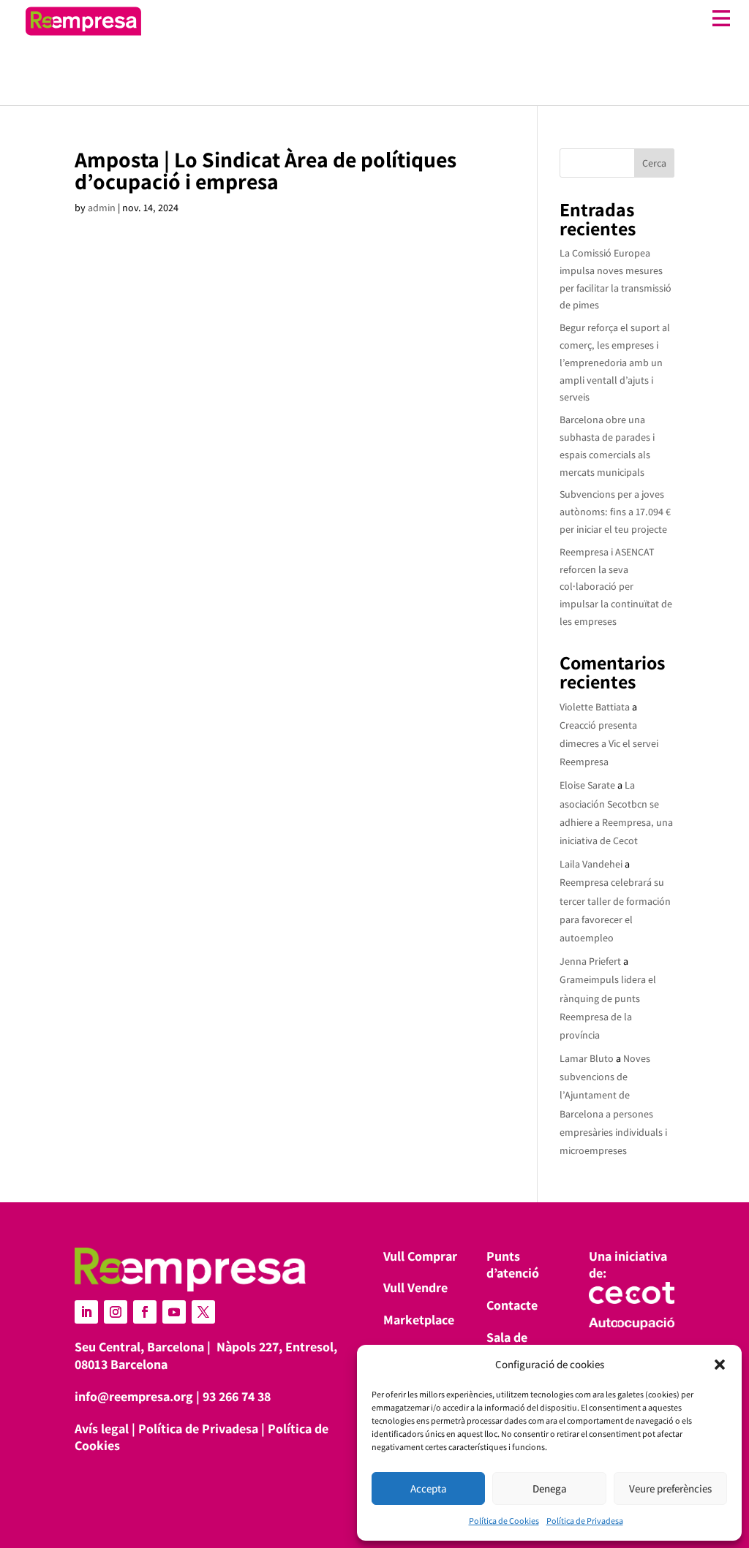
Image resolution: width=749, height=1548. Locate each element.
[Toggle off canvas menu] (443, 19)
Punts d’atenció (512, 1265)
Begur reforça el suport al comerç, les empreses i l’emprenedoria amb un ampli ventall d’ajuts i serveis (615, 362)
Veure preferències (670, 1488)
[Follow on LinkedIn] (86, 1312)
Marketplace (418, 1319)
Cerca (654, 163)
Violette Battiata (595, 706)
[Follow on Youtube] (174, 1312)
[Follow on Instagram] (115, 1312)
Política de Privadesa (584, 1520)
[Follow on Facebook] (145, 1312)
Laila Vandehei (591, 863)
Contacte (512, 1305)
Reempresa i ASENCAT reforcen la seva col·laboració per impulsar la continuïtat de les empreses (616, 586)
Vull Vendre (415, 1287)
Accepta (428, 1488)
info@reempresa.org (134, 1396)
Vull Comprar (420, 1256)
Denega (549, 1488)
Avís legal (102, 1428)
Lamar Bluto (587, 1058)
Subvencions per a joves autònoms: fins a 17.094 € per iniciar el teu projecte (615, 511)
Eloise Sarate (587, 785)
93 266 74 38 (237, 1396)
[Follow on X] (203, 1312)
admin (102, 207)
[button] (719, 1364)
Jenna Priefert (590, 961)
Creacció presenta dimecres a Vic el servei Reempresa (609, 743)
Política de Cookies (504, 1520)
